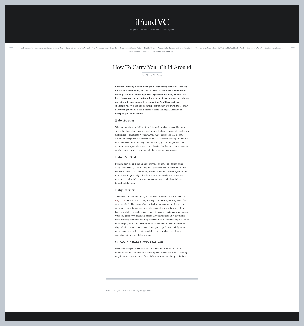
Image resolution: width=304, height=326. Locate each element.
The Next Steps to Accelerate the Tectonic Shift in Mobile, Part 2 (168, 47)
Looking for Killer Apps (274, 47)
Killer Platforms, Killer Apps (139, 51)
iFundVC (152, 21)
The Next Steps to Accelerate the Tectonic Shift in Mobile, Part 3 (117, 47)
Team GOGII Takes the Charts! (78, 47)
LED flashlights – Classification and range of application (42, 47)
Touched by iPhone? (254, 47)
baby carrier (120, 200)
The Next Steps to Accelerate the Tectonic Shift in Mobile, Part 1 (219, 47)
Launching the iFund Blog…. (164, 51)
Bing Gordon (157, 75)
